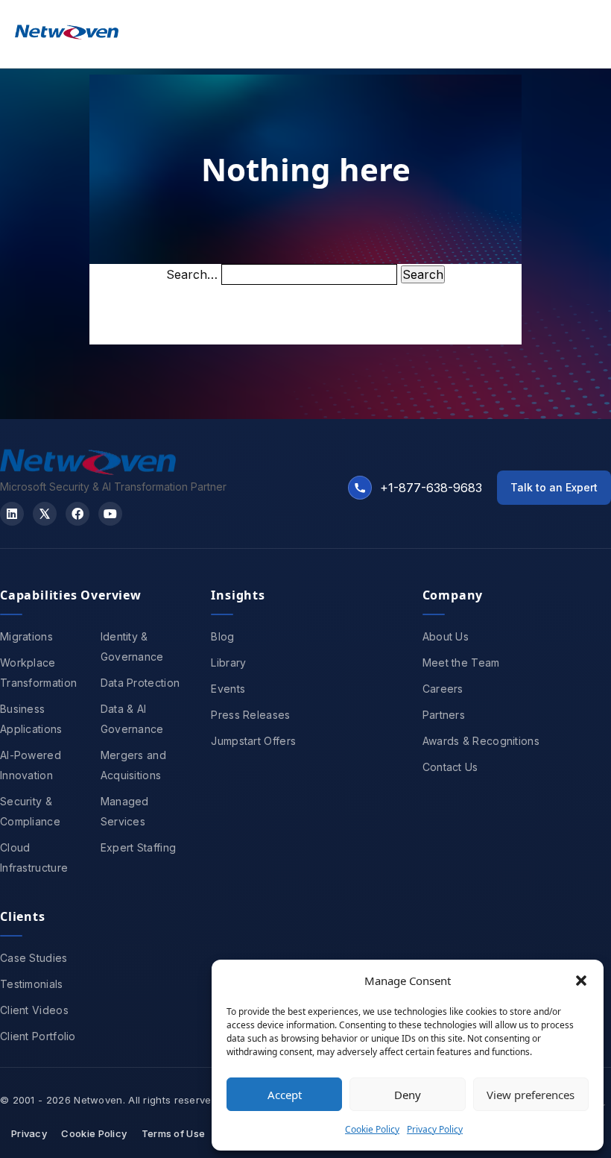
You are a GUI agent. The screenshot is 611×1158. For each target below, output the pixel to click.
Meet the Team (461, 662)
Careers (442, 688)
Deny (407, 1094)
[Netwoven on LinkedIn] (12, 514)
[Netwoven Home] (88, 470)
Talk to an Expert (554, 487)
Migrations (26, 636)
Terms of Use (174, 1133)
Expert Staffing (139, 847)
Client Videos (34, 1010)
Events (228, 688)
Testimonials (31, 984)
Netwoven (98, 1100)
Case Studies (34, 957)
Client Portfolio (38, 1036)
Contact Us (450, 767)
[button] (581, 980)
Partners (443, 714)
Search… (192, 274)
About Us (445, 636)
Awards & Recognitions (480, 740)
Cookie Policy (372, 1129)
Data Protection (140, 682)
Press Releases (250, 714)
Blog (222, 636)
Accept (284, 1094)
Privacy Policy (435, 1129)
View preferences (530, 1094)
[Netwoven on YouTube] (110, 514)
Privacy (29, 1133)
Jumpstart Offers (253, 740)
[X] (45, 514)
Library (228, 662)
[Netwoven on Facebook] (77, 514)
